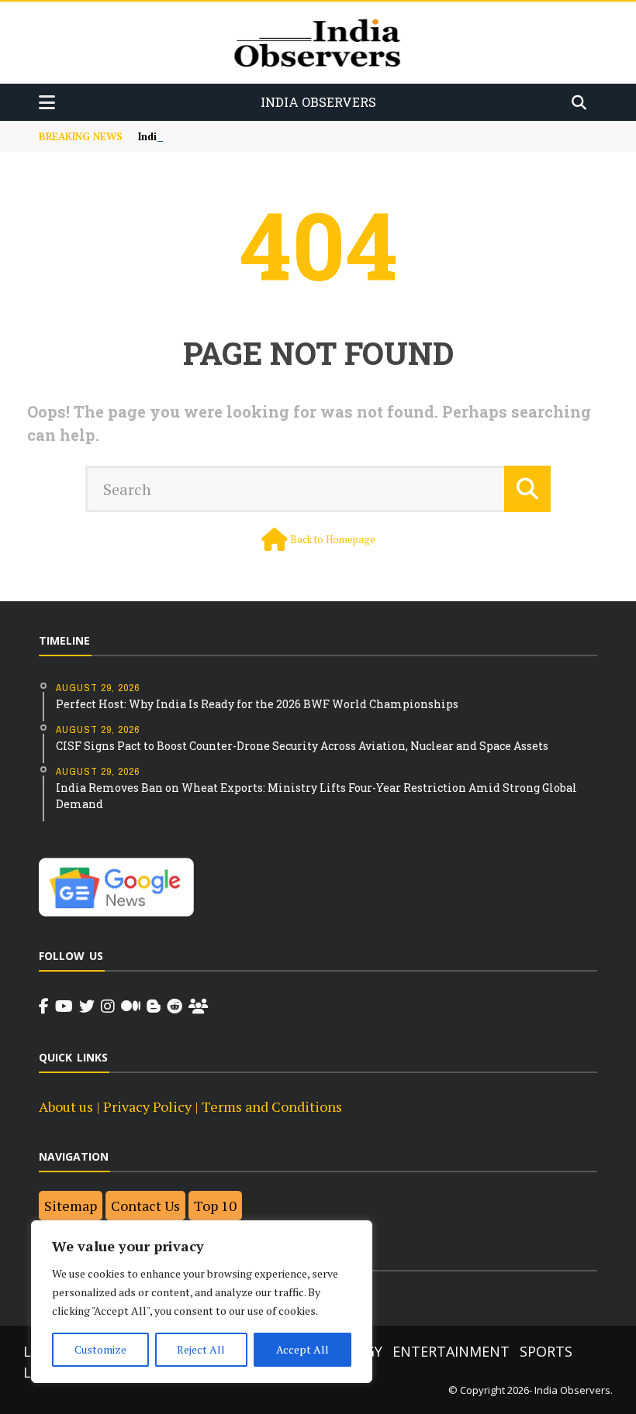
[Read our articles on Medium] (130, 1006)
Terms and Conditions (272, 1106)
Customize (100, 1349)
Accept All (302, 1349)
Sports (546, 1351)
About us (66, 1106)
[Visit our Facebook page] (44, 1006)
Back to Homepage (332, 539)
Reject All (201, 1349)
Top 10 (215, 1205)
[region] (201, 1301)
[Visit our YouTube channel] (64, 1006)
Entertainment (451, 1351)
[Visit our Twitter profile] (87, 1006)
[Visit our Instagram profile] (108, 1006)
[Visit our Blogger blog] (154, 1006)
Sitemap (70, 1205)
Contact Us (145, 1205)
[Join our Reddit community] (174, 1006)
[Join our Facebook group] (198, 1006)
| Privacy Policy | (147, 1106)
